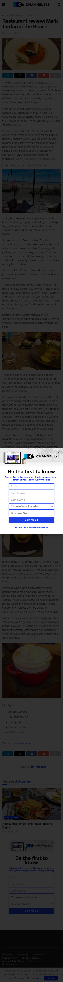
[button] (59, 452)
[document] (31, 491)
